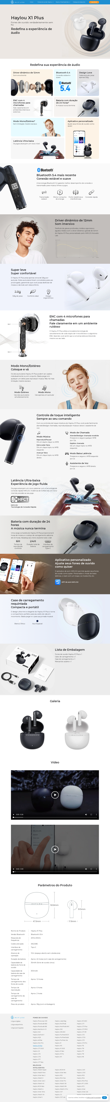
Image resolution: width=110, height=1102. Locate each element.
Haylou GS (58, 1094)
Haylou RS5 (58, 1075)
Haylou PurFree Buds (62, 1037)
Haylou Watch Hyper (40, 1070)
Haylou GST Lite (60, 1097)
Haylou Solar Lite (82, 1092)
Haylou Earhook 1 (38, 1035)
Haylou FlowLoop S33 (40, 1021)
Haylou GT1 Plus (82, 1026)
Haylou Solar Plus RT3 (84, 1094)
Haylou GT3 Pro (82, 1043)
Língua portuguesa (17, 1028)
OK (104, 1097)
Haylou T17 (80, 1051)
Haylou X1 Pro (59, 1054)
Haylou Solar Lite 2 (39, 1081)
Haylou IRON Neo (38, 1086)
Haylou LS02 (81, 1072)
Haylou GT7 (36, 1059)
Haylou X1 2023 (60, 1048)
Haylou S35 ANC (60, 1032)
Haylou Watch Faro (39, 1072)
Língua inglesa (15, 1021)
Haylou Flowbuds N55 (40, 1026)
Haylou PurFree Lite (61, 1040)
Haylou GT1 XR (81, 1032)
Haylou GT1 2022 (38, 1048)
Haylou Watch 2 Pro (61, 1089)
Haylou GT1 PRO (82, 1029)
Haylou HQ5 (37, 1037)
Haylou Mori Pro (38, 1043)
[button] (46, 2)
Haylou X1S (58, 1045)
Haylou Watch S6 (38, 1094)
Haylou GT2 (81, 1035)
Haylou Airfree (37, 1040)
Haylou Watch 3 (38, 1078)
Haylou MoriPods (60, 1023)
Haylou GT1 (80, 1023)
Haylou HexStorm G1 (39, 1029)
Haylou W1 (58, 1057)
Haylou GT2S (81, 1037)
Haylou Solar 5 (37, 1097)
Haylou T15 (80, 1045)
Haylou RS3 (81, 1075)
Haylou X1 (58, 1043)
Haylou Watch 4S (38, 1083)
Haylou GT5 (36, 1054)
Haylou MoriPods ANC (62, 1026)
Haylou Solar (81, 1089)
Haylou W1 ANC (82, 1021)
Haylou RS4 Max (60, 1078)
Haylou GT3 (81, 1040)
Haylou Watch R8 (60, 1086)
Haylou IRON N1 (60, 1070)
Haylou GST (59, 1092)
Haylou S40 (37, 1032)
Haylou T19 (80, 1054)
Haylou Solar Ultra (39, 1092)
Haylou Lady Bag (60, 1021)
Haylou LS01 (81, 1070)
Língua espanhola (17, 1024)
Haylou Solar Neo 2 (39, 1075)
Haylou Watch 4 (38, 1089)
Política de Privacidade (93, 1097)
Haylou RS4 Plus (82, 1081)
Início (31, 2)
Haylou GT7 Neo (38, 1062)
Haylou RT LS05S (82, 1083)
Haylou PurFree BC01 (62, 1035)
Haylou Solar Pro (60, 1081)
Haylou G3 (36, 1051)
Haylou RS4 (81, 1078)
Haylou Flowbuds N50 (40, 1023)
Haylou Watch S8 (60, 1083)
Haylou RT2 (80, 1086)
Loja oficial (94, 2)
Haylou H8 (80, 1057)
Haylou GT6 (37, 1057)
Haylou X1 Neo (59, 1051)
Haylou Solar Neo (60, 1072)
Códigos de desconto (79, 2)
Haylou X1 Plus (37, 1045)
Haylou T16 (80, 1048)
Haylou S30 (59, 1029)
